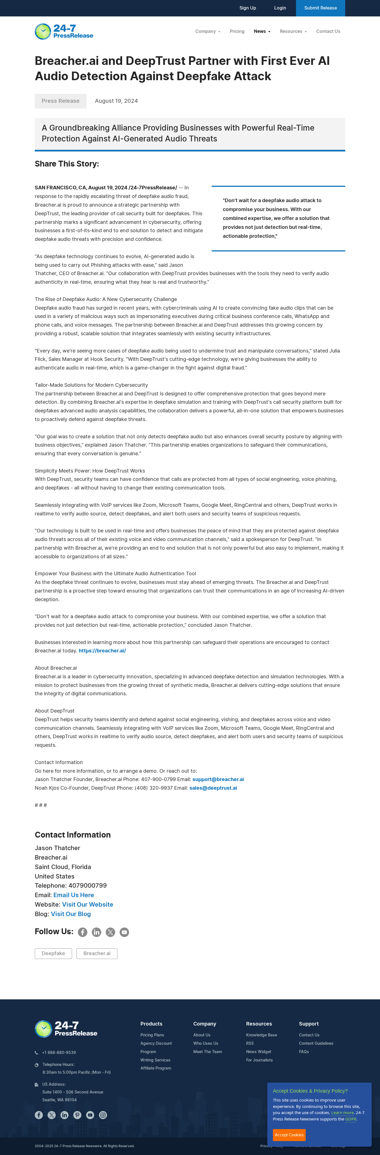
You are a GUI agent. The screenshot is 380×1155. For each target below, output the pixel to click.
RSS (250, 1044)
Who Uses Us (205, 1044)
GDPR (350, 1119)
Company (204, 1024)
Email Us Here (73, 895)
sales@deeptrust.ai (213, 788)
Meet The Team (207, 1052)
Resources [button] (291, 31)
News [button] (260, 31)
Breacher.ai (96, 953)
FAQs (304, 1052)
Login (280, 8)
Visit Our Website (87, 905)
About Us (202, 1035)
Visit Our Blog (71, 914)
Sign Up (248, 8)
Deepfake (53, 953)
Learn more (342, 1112)
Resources (259, 1024)
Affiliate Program (155, 1068)
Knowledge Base (261, 1035)
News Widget (258, 1052)
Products (151, 1024)
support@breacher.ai (218, 779)
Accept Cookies (289, 1134)
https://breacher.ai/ (102, 651)
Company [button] (206, 31)
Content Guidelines (316, 1044)
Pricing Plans (152, 1035)
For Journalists (259, 1060)
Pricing (237, 31)
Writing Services (155, 1060)
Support (309, 1024)
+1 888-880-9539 (59, 1053)
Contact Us (328, 31)
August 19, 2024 (116, 101)
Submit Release (320, 8)
